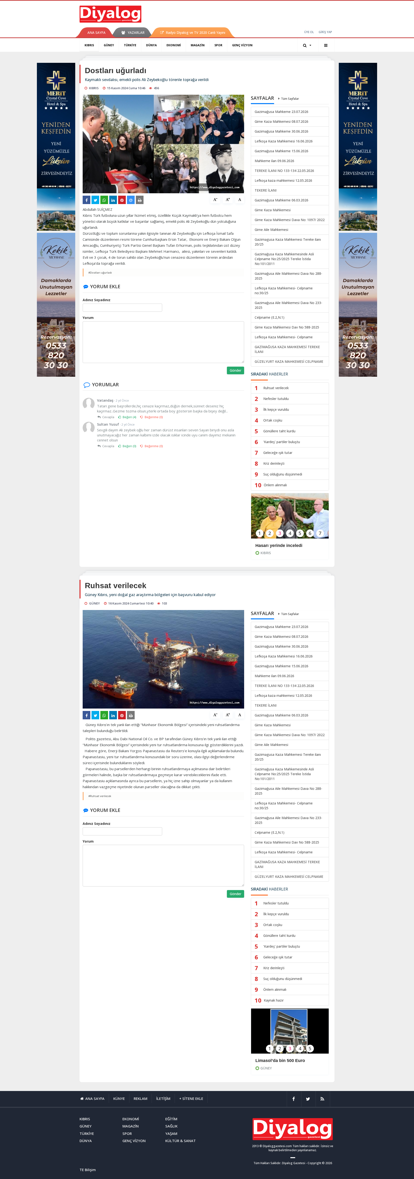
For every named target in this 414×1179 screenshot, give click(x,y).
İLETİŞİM (163, 1098)
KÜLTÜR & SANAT (180, 1140)
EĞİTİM (171, 1118)
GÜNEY (109, 45)
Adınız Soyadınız (96, 300)
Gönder (235, 370)
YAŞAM (171, 1133)
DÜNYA (151, 45)
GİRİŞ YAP (325, 32)
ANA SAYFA (96, 32)
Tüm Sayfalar (290, 99)
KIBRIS (89, 45)
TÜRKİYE (130, 45)
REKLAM (140, 1098)
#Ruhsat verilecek (99, 796)
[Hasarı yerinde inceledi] (290, 519)
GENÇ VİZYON (242, 45)
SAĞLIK (171, 1126)
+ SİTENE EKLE (191, 1098)
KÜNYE (119, 1098)
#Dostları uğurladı (100, 272)
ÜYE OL (309, 32)
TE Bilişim (88, 1169)
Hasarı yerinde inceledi (278, 545)
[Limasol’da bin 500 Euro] (290, 1034)
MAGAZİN (198, 45)
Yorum (88, 317)
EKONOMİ (174, 45)
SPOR (218, 45)
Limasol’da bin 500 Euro (280, 1060)
